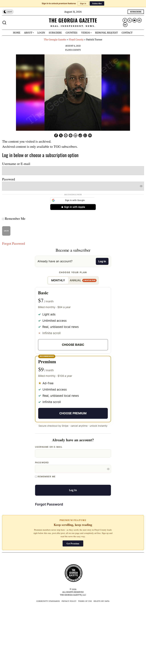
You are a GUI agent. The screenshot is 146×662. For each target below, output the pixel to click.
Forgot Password (13, 243)
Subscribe (97, 3)
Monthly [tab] (58, 280)
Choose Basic (73, 344)
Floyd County (73, 50)
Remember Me (14, 218)
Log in (102, 261)
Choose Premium (73, 413)
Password (8, 179)
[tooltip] (125, 20)
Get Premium (73, 543)
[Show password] (141, 186)
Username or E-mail (16, 163)
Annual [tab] (83, 280)
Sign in (83, 3)
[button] (73, 207)
